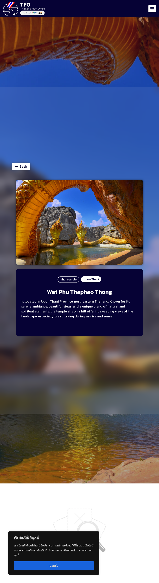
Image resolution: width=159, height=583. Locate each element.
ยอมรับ (53, 566)
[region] (53, 553)
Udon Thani (91, 279)
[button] (152, 8)
